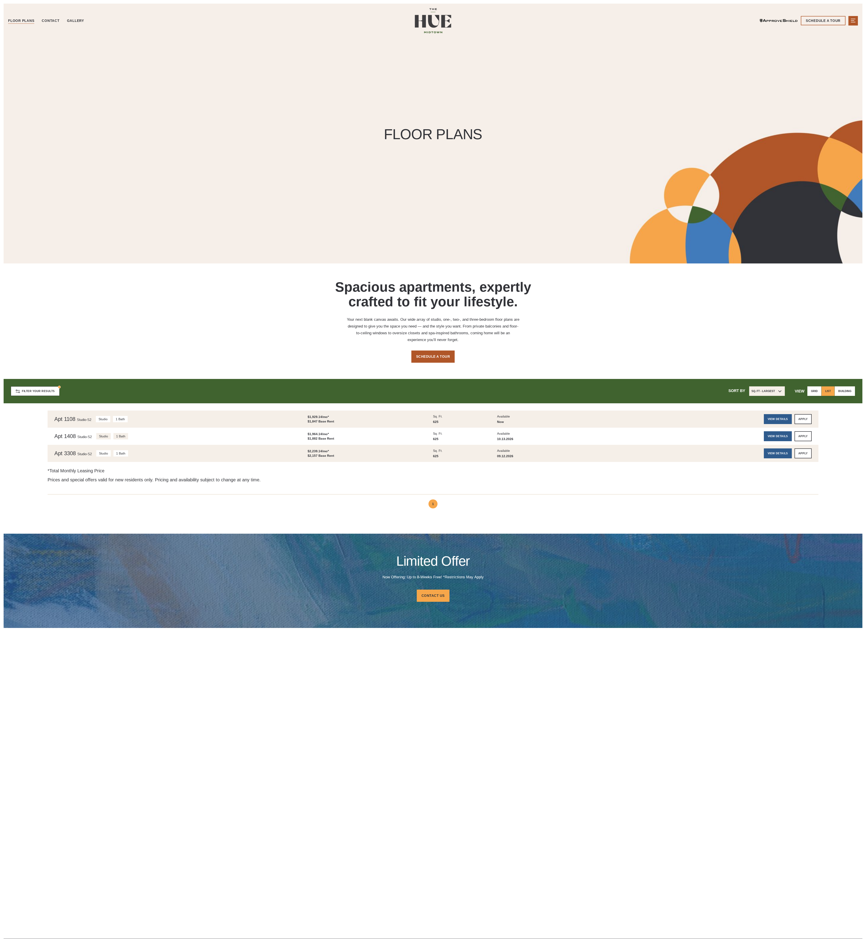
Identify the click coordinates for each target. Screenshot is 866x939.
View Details (778, 419)
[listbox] (831, 391)
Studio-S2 (84, 420)
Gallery (75, 21)
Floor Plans (21, 21)
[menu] (853, 20)
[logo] (433, 20)
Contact (50, 21)
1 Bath (120, 419)
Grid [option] (814, 391)
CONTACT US (433, 596)
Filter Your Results (38, 391)
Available (503, 416)
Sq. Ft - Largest (763, 391)
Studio (103, 419)
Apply (803, 419)
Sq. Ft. (437, 416)
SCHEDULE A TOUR (433, 356)
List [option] (828, 391)
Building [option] (844, 391)
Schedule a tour (823, 21)
